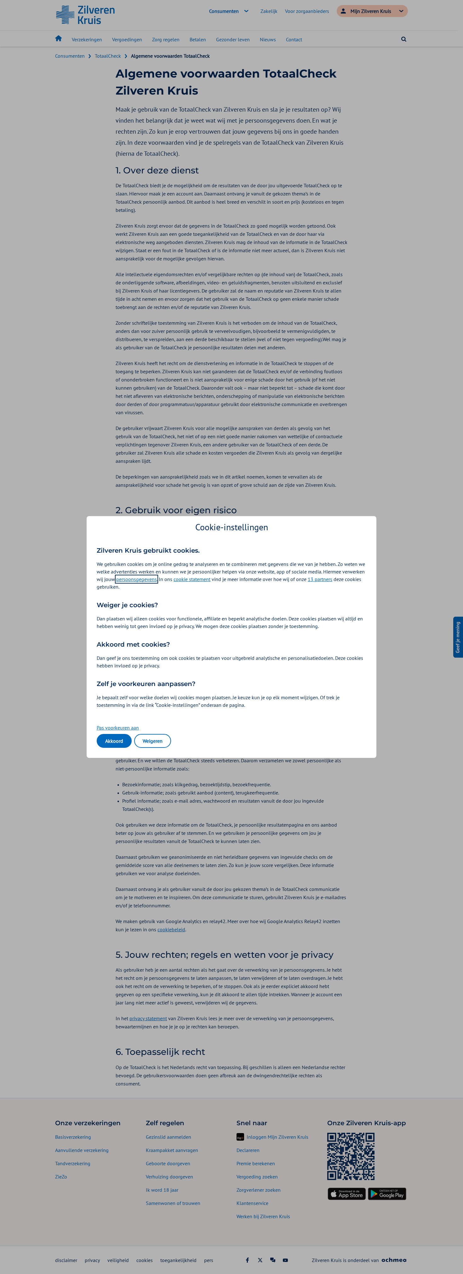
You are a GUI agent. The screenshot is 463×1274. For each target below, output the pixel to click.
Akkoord (114, 741)
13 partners (320, 579)
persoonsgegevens (136, 579)
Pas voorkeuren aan (118, 727)
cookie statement (192, 579)
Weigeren (153, 741)
